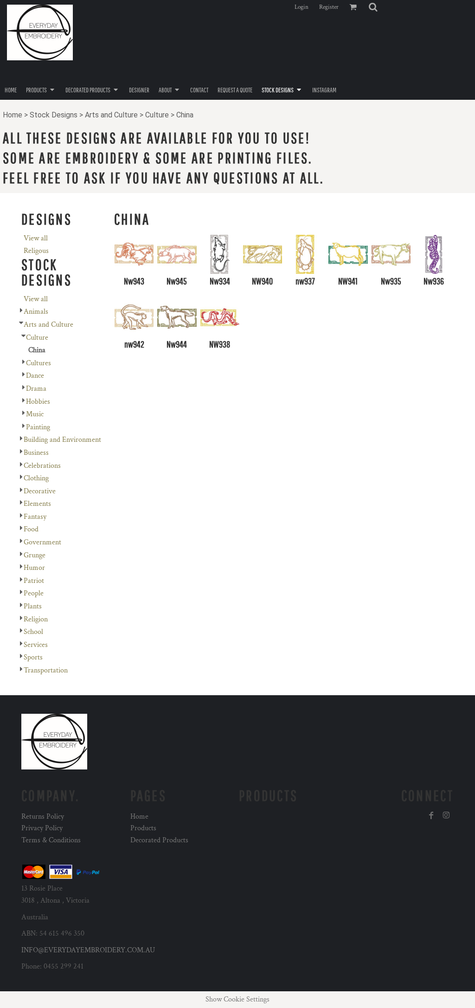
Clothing (36, 478)
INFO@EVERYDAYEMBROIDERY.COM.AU (88, 950)
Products (143, 828)
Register (329, 7)
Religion (36, 619)
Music (35, 414)
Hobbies (38, 402)
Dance (35, 376)
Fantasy (35, 517)
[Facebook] (431, 815)
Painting (38, 427)
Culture (157, 114)
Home (12, 114)
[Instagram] (446, 815)
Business (36, 453)
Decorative (40, 491)
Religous (36, 251)
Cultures (38, 363)
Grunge (34, 555)
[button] (373, 7)
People (34, 593)
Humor (34, 568)
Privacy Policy (42, 828)
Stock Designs (53, 114)
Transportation (46, 670)
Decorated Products (159, 840)
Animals (36, 312)
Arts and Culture (111, 114)
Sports (33, 657)
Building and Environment (62, 440)
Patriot (34, 581)
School (33, 632)
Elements (37, 504)
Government (42, 542)
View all (36, 238)
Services (36, 645)
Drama (36, 389)
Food (31, 529)
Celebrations (42, 466)
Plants (33, 606)
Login (301, 7)
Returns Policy (42, 816)
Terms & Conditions (51, 840)
